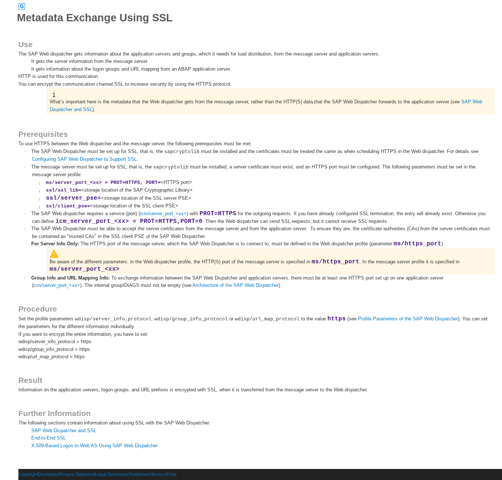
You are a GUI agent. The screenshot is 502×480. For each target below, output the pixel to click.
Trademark (140, 474)
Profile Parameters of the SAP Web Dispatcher (408, 318)
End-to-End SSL (48, 438)
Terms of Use (164, 474)
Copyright (28, 474)
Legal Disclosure (112, 474)
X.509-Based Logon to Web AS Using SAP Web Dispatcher (94, 445)
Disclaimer (48, 474)
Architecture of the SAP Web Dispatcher (236, 285)
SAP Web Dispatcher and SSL (63, 430)
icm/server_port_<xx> (163, 213)
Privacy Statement (77, 474)
